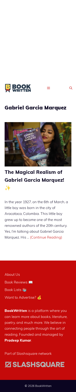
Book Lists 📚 (16, 289)
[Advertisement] (38, 43)
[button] (71, 88)
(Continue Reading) (46, 237)
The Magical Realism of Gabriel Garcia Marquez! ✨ (34, 180)
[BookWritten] (18, 89)
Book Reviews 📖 (19, 282)
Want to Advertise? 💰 (23, 297)
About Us (12, 274)
